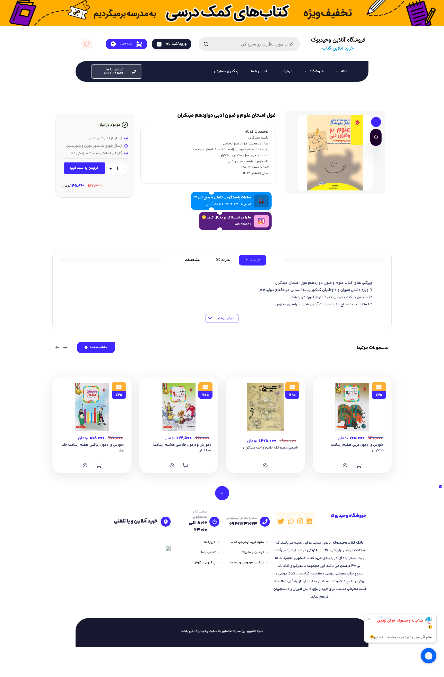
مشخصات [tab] (192, 260)
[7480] (99, 465)
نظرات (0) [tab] (223, 260)
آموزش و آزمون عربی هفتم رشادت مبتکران (357, 447)
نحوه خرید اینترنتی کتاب (247, 542)
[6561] (265, 465)
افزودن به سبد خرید (84, 168)
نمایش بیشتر (226, 318)
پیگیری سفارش (205, 562)
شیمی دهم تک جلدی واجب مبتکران (270, 448)
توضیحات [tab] (252, 260)
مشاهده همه (99, 347)
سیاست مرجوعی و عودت (247, 562)
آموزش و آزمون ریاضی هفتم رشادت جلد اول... (93, 447)
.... (375, 122)
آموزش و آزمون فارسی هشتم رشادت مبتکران (182, 447)
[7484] (359, 465)
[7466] (185, 465)
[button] (117, 71)
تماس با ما (208, 552)
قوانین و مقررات (253, 552)
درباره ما (210, 542)
